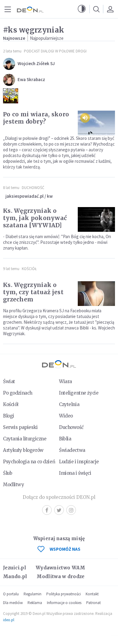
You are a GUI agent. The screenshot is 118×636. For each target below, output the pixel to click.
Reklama (35, 602)
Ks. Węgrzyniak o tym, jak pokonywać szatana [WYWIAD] (35, 218)
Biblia (65, 439)
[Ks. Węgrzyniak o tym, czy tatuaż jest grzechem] (96, 293)
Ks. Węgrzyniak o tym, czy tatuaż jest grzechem (33, 292)
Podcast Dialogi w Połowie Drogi (55, 51)
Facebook (47, 510)
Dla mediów (13, 602)
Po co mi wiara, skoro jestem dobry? (36, 118)
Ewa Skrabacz (31, 79)
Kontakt (92, 594)
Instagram (71, 510)
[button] (81, 9)
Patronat (93, 602)
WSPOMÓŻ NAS (65, 549)
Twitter (59, 510)
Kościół (29, 268)
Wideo (66, 416)
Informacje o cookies (64, 602)
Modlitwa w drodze (60, 576)
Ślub (7, 473)
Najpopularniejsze (47, 38)
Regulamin (32, 594)
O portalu (11, 594)
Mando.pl (15, 576)
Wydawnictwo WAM (60, 568)
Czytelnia (69, 404)
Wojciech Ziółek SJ (36, 63)
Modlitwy (13, 484)
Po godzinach (17, 393)
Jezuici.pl (14, 568)
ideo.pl (8, 619)
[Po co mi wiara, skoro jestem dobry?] (96, 123)
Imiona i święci (75, 473)
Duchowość (33, 187)
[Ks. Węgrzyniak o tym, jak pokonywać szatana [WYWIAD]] (96, 219)
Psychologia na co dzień (29, 461)
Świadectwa (72, 450)
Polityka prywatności (63, 594)
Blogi (8, 416)
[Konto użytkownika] (110, 9)
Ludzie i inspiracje (79, 461)
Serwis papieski (20, 427)
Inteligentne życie (78, 393)
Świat (9, 381)
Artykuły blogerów (23, 450)
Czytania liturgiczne (24, 439)
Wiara (65, 381)
